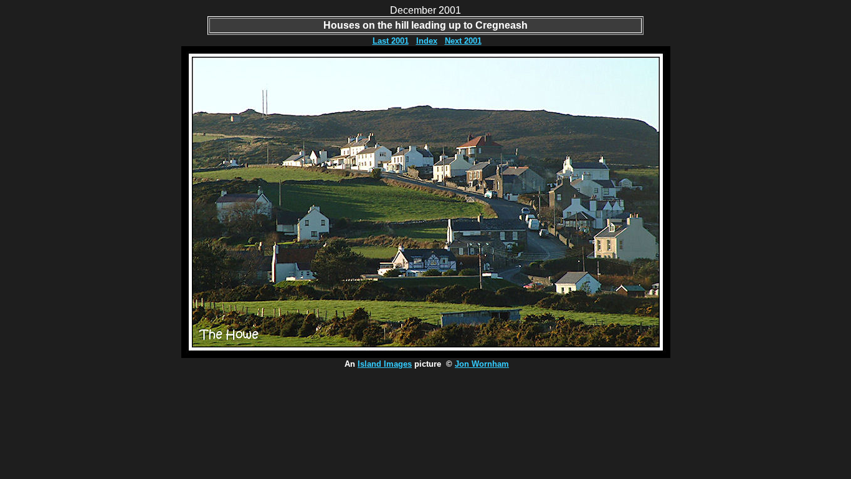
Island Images (385, 364)
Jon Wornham (482, 364)
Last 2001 (391, 41)
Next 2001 (463, 41)
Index (426, 41)
